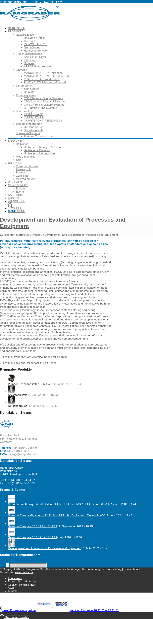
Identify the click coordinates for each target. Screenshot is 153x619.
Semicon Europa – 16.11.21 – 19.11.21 (32, 537)
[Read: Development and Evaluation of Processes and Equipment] (11, 545)
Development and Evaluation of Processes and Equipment (44, 548)
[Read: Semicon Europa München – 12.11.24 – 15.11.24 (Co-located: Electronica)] (11, 512)
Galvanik (21, 69)
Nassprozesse (25, 34)
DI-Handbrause (17, 405)
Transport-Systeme (28, 133)
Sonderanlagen (25, 111)
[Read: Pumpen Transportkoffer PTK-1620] (11, 380)
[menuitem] (80, 28)
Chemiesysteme (26, 95)
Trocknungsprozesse (29, 53)
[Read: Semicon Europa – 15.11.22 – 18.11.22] (11, 523)
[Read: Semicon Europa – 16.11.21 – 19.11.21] (11, 534)
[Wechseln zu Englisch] (16, 201)
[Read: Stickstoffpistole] (11, 391)
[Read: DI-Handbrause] (11, 402)
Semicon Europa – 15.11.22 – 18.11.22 (32, 526)
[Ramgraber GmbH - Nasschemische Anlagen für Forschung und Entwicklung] (30, 22)
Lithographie (24, 85)
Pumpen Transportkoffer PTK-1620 (30, 383)
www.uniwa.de (24, 572)
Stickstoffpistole (17, 394)
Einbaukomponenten (29, 123)
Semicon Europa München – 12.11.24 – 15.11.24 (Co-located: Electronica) (55, 515)
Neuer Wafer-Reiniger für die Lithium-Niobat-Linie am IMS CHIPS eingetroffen (57, 504)
